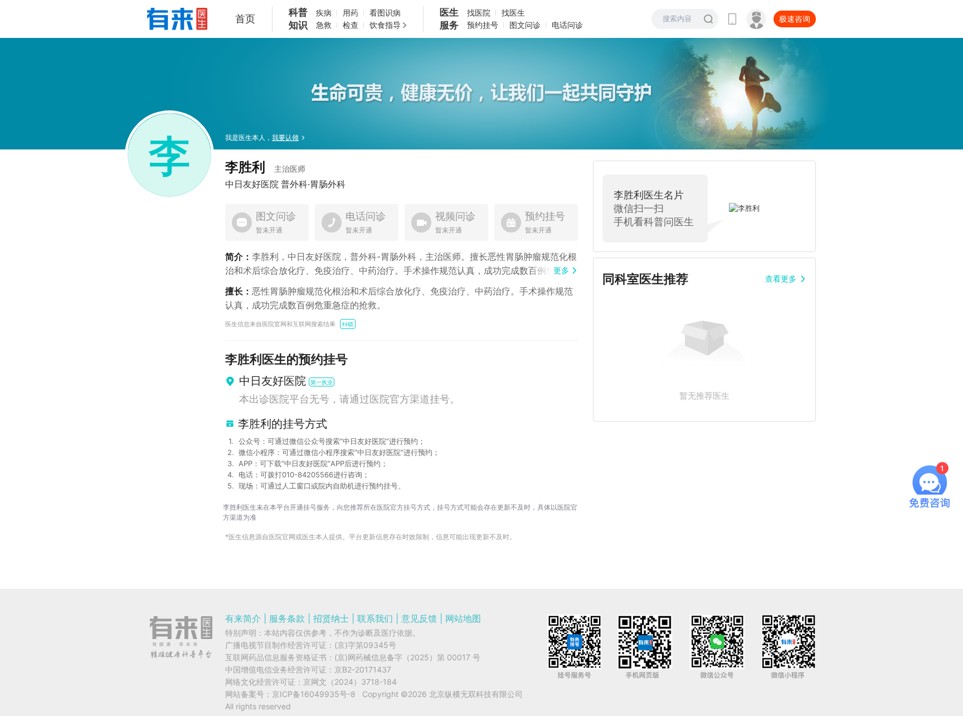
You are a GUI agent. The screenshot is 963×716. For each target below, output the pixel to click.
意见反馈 (419, 618)
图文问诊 (525, 25)
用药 (350, 12)
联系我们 (375, 618)
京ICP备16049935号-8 (314, 694)
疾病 (324, 12)
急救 (324, 25)
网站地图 (463, 618)
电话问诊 (567, 25)
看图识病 (385, 12)
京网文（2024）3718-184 (350, 681)
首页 (245, 19)
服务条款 (287, 618)
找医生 (513, 12)
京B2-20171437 (362, 669)
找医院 (478, 12)
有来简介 (243, 618)
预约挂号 (482, 25)
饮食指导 (385, 25)
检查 (350, 25)
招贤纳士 (331, 618)
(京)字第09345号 (365, 645)
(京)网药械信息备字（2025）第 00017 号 (407, 657)
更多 (561, 270)
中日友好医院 (252, 184)
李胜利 (265, 167)
